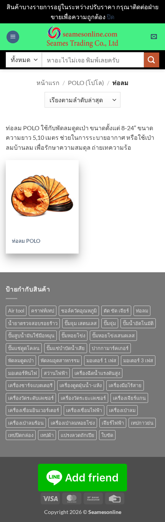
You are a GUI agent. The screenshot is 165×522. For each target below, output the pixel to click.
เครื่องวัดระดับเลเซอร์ (31, 398)
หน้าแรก (47, 82)
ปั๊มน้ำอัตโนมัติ (138, 323)
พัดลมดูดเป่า (21, 360)
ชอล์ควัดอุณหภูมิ (79, 311)
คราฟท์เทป (42, 311)
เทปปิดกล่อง (20, 435)
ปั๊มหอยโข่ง (73, 335)
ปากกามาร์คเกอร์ (110, 348)
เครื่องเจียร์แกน (129, 398)
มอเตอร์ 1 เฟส (101, 360)
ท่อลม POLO (26, 241)
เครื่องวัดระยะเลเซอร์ (83, 398)
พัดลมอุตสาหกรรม (60, 360)
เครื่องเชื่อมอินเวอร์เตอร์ (33, 410)
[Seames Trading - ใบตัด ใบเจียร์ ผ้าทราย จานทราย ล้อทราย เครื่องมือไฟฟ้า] (82, 36)
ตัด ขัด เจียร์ (116, 311)
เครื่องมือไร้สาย (125, 385)
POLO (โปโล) (86, 82)
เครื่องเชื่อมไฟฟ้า (84, 410)
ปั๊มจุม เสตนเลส (80, 323)
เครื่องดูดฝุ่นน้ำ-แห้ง (80, 385)
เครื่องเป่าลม (122, 410)
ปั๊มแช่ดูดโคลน (24, 348)
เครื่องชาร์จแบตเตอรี (30, 385)
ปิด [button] (110, 16)
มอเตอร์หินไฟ (22, 373)
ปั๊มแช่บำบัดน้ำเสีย (65, 348)
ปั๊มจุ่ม (110, 323)
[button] (13, 37)
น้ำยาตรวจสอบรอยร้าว (33, 323)
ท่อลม (142, 311)
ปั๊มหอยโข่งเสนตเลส (113, 335)
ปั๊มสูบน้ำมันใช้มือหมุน (31, 335)
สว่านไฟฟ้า (56, 373)
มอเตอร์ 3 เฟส (138, 360)
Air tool (16, 311)
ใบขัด (107, 435)
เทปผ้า (47, 435)
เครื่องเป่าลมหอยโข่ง (73, 423)
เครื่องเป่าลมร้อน (26, 423)
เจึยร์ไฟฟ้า (113, 423)
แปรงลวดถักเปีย (77, 435)
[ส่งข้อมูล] (151, 59)
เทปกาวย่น (142, 423)
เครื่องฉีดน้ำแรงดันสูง (97, 373)
